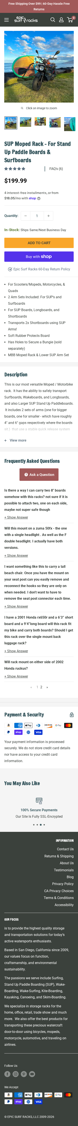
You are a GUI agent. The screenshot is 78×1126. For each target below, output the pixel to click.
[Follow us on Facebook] (7, 1074)
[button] (15, 169)
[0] (70, 19)
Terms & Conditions (59, 898)
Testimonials (64, 870)
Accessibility (64, 905)
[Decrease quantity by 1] (25, 215)
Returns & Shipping (59, 856)
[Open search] (52, 19)
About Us (67, 863)
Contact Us (65, 849)
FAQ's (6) (56, 169)
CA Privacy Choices (59, 891)
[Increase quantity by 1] (48, 215)
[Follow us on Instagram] (16, 1074)
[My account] (61, 19)
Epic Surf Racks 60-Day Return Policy (41, 269)
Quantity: (11, 216)
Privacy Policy (63, 884)
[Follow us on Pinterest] (24, 1074)
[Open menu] (6, 20)
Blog (70, 877)
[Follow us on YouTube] (32, 1074)
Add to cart (39, 243)
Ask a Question (41, 474)
